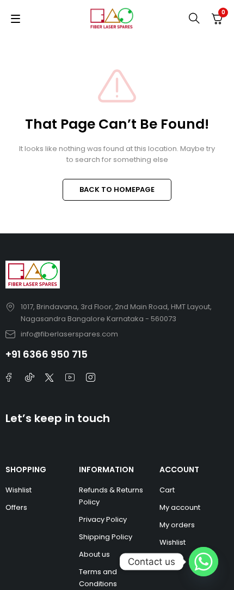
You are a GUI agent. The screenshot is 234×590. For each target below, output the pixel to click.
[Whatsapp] (203, 561)
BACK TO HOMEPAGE (117, 189)
